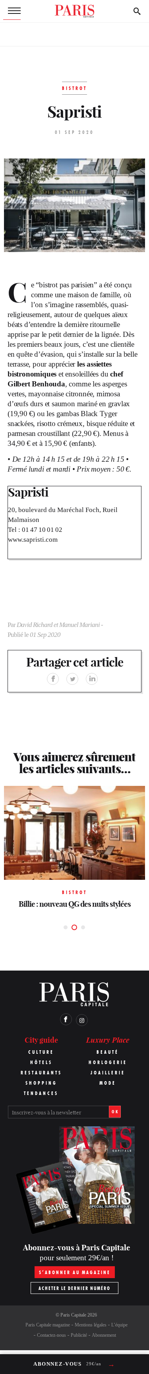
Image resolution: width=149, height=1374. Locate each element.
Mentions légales (90, 1325)
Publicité (79, 1335)
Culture (41, 1052)
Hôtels (41, 1062)
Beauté (108, 1052)
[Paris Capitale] (75, 11)
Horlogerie (108, 1062)
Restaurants (41, 1073)
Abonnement (104, 1335)
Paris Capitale (73, 1315)
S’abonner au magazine (74, 1272)
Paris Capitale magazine (47, 1325)
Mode (107, 1083)
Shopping (41, 1083)
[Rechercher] (137, 11)
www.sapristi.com (33, 539)
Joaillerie (108, 1073)
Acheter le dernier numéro (74, 1288)
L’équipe (119, 1325)
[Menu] (12, 11)
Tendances (41, 1093)
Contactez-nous (51, 1335)
